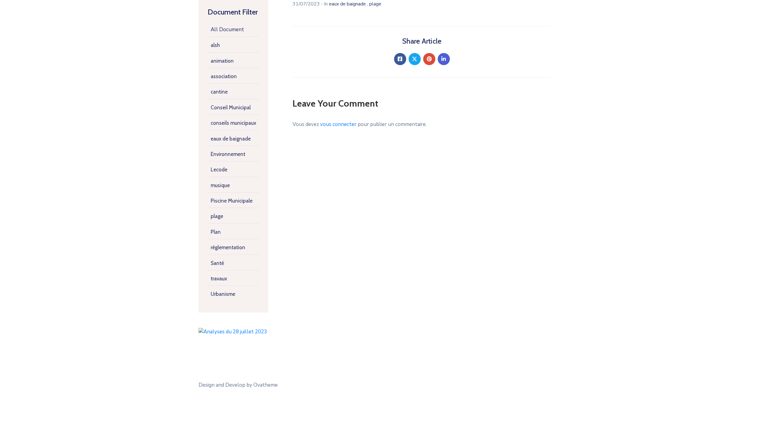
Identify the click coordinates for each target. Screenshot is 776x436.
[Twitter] (415, 59)
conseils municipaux (233, 123)
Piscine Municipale (232, 201)
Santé (217, 263)
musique (220, 185)
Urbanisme (223, 294)
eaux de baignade (231, 139)
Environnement (228, 154)
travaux (219, 279)
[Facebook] (400, 59)
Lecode (219, 170)
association (224, 76)
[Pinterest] (429, 59)
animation (222, 61)
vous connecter (338, 124)
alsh (215, 45)
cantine (219, 92)
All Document (227, 29)
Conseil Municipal (231, 107)
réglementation (228, 247)
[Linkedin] (444, 59)
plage (217, 216)
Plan (216, 232)
